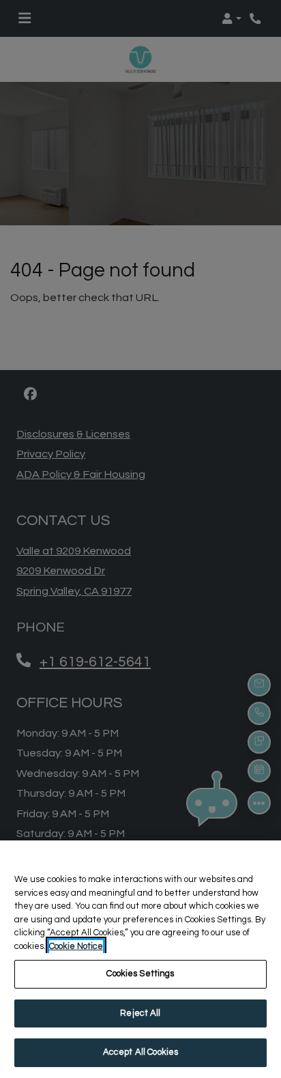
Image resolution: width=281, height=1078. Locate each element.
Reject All (140, 1013)
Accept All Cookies (140, 1052)
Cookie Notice (76, 946)
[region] (140, 959)
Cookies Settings (140, 973)
